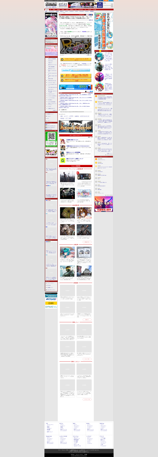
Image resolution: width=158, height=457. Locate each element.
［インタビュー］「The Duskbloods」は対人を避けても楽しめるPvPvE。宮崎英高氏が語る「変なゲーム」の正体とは (51, 265)
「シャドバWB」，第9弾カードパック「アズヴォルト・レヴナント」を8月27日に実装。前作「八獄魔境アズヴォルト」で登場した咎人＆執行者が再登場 (67, 238)
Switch (63, 9)
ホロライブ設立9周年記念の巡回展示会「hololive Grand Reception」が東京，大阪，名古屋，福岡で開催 (84, 201)
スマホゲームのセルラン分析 (52, 74)
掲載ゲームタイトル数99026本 (51, 6)
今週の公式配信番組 (51, 66)
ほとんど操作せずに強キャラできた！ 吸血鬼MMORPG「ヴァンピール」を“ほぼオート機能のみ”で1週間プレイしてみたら (51, 210)
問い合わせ (62, 0)
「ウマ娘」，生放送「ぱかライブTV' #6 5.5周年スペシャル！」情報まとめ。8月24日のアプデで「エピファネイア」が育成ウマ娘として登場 (84, 221)
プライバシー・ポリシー (79, 454)
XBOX (54, 9)
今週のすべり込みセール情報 (52, 76)
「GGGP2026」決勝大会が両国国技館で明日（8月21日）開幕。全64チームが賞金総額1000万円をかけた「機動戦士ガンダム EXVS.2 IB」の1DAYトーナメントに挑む (105, 121)
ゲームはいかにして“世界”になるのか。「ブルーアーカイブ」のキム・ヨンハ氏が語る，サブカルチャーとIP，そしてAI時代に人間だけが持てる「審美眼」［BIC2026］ (84, 393)
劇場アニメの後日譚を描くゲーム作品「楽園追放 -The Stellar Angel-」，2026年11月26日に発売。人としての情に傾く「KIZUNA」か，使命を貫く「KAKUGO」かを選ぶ (105, 138)
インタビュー (71, 11)
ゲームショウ (81, 11)
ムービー (76, 11)
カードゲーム (103, 441)
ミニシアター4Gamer (51, 97)
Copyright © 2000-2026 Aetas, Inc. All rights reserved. (79, 455)
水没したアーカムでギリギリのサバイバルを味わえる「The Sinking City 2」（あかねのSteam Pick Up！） (67, 314)
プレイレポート (76, 425)
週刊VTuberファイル (51, 68)
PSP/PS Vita (102, 423)
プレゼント (87, 11)
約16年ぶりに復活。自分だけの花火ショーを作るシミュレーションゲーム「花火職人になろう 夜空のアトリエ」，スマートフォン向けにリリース (67, 221)
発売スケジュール (63, 429)
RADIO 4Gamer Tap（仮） (52, 80)
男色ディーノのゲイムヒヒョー (52, 71)
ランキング (110, 0)
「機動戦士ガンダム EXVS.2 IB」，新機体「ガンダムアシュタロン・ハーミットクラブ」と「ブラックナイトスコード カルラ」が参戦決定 (105, 115)
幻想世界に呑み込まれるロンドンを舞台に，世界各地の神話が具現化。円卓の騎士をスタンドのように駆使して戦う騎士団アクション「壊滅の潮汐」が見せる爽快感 (67, 355)
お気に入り (101, 0)
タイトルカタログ (63, 430)
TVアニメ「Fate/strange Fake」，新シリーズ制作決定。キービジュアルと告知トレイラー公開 (105, 144)
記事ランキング (50, 431)
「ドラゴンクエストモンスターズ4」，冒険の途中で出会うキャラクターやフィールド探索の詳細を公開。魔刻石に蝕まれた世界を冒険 (105, 109)
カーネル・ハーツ (101, 193)
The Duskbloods (100, 171)
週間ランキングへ (110, 153)
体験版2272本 (54, 7)
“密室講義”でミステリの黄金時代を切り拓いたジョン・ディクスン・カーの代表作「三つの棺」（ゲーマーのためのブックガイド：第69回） (84, 315)
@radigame (84, 63)
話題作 (46, 11)
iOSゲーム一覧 (76, 444)
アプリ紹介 (76, 442)
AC (85, 9)
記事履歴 (106, 0)
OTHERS (71, 116)
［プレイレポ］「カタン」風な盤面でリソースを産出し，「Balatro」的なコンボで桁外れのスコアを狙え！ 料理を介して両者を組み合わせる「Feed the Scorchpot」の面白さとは (67, 338)
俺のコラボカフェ (51, 89)
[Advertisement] (75, 412)
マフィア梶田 (68, 118)
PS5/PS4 (58, 9)
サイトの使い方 (57, 0)
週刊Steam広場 (50, 78)
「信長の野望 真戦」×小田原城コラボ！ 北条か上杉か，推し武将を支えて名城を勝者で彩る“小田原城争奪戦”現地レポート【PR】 (84, 278)
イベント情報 (103, 438)
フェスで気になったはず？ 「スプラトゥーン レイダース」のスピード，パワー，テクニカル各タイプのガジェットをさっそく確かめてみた (51, 223)
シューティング (103, 442)
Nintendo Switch (49, 129)
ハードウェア (80, 9)
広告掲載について (50, 287)
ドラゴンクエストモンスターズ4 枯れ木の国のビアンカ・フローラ (105, 167)
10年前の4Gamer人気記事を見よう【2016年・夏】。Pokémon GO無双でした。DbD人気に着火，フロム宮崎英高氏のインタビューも (51, 182)
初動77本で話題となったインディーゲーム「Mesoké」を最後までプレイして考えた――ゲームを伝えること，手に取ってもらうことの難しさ (51, 237)
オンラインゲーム (51, 11)
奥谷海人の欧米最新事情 (52, 58)
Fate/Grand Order (100, 163)
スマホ (67, 9)
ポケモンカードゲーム (101, 159)
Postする (87, 14)
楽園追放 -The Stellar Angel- (102, 175)
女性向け (71, 9)
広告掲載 (85, 454)
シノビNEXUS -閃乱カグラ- (102, 182)
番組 (62, 116)
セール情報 (76, 441)
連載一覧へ (55, 110)
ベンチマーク (89, 443)
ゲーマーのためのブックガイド (52, 85)
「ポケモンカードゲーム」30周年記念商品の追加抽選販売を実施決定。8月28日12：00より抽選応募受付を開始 (105, 97)
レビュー (66, 11)
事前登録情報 (76, 439)
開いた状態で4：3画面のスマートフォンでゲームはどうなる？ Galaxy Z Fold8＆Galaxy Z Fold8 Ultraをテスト (84, 354)
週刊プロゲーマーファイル (52, 64)
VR (75, 9)
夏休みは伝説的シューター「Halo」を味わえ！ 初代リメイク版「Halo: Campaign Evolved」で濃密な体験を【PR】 (67, 278)
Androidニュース (77, 438)
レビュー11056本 (48, 7)
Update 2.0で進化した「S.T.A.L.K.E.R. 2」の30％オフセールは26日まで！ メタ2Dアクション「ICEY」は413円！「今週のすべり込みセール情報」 (84, 298)
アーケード (102, 436)
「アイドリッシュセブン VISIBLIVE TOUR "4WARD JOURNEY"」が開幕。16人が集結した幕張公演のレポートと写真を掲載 (67, 201)
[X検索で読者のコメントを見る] (85, 14)
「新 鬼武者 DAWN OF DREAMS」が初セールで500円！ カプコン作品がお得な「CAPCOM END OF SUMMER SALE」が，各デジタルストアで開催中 (105, 132)
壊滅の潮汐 (99, 189)
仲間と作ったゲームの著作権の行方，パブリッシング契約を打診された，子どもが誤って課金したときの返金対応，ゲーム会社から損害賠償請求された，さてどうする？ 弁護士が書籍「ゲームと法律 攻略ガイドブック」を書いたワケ (51, 278)
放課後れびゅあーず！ (51, 108)
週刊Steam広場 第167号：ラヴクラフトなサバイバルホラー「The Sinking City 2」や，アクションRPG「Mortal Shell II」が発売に (84, 237)
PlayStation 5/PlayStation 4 (51, 127)
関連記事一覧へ (90, 93)
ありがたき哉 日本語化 (51, 101)
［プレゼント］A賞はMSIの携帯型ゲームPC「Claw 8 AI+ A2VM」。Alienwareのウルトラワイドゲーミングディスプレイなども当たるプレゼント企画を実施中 (84, 184)
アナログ (89, 9)
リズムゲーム (103, 443)
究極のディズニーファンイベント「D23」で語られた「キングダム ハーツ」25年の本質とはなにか (51, 251)
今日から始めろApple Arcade (52, 87)
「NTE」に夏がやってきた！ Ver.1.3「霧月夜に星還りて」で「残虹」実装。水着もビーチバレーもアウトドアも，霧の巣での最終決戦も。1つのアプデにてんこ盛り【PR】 (67, 260)
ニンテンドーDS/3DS (63, 436)
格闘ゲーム (103, 439)
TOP (47, 9)
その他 (102, 444)
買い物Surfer (50, 99)
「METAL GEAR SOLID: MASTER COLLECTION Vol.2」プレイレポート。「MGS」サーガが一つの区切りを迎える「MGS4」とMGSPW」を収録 (105, 150)
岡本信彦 (62, 118)
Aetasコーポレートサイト (51, 289)
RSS (45, 0)
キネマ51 (49, 106)
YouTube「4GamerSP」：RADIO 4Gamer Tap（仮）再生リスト (76, 59)
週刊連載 (57, 11)
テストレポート (90, 438)
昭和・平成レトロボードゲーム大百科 (52, 91)
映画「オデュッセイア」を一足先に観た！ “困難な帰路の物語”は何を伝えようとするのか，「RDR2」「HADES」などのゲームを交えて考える (51, 169)
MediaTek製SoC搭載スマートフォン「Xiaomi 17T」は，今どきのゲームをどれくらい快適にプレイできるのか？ (84, 337)
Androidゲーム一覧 (77, 445)
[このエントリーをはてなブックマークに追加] (91, 15)
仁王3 (99, 178)
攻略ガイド (62, 11)
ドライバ (48, 120)
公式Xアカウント (50, 0)
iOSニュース (76, 437)
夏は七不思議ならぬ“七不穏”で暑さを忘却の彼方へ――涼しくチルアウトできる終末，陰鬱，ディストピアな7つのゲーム (51, 195)
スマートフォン (76, 436)
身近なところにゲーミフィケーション (52, 104)
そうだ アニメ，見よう (51, 82)
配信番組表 (92, 11)
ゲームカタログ (103, 445)
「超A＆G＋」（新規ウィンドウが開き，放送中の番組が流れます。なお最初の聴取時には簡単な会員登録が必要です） (76, 76)
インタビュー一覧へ (87, 399)
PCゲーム (48, 124)
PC (50, 9)
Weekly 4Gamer (50, 60)
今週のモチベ (50, 62)
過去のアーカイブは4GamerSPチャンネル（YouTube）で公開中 (76, 80)
